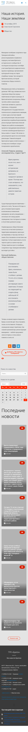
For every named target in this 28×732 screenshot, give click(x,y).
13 (14, 395)
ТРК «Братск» (10, 2)
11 (6, 395)
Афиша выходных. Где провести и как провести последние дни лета (13, 623)
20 (14, 397)
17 (2, 397)
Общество (8, 31)
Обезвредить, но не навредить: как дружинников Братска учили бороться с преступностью (12, 586)
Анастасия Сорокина (12, 27)
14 (17, 395)
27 (14, 400)
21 (17, 397)
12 (10, 395)
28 (18, 400)
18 (6, 397)
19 (10, 397)
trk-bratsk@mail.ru (6, 686)
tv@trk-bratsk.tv (6, 693)
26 (10, 400)
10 (2, 395)
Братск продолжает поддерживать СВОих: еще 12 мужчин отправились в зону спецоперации (13, 448)
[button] (25, 3)
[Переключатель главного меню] (21, 3)
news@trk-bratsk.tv (12, 680)
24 (3, 400)
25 (6, 400)
